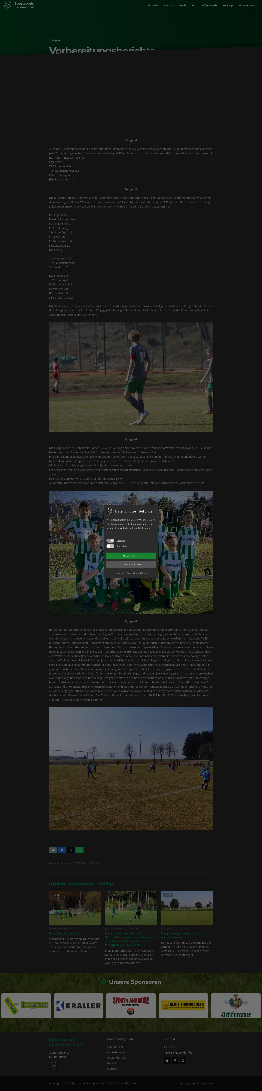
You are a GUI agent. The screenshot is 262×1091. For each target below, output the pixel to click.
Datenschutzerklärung (137, 573)
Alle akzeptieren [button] (131, 555)
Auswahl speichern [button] (131, 564)
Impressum (120, 573)
